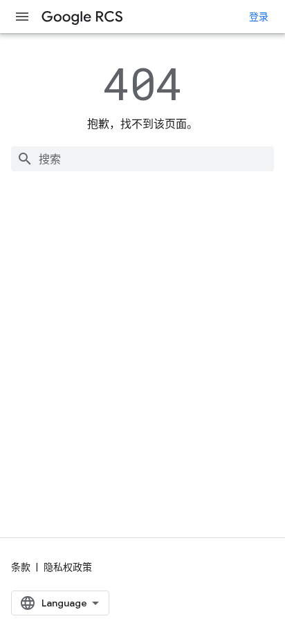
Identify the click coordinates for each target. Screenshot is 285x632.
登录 (258, 16)
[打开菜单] (22, 16)
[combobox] (142, 158)
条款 (20, 567)
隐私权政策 (68, 567)
